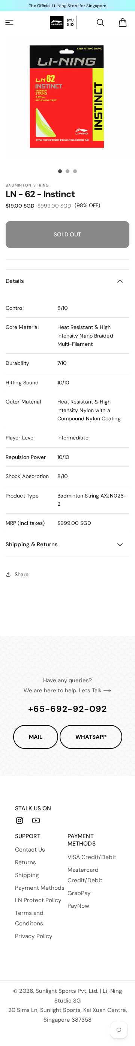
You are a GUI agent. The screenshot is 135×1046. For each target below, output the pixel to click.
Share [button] (21, 574)
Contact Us (30, 849)
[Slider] (60, 171)
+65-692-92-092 (67, 708)
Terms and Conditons (29, 918)
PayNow (78, 906)
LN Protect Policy (38, 900)
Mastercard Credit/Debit (85, 875)
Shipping (27, 875)
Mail (35, 737)
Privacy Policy (33, 936)
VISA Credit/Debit (92, 857)
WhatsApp (90, 737)
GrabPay (79, 893)
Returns (25, 862)
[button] (9, 22)
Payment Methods (39, 888)
